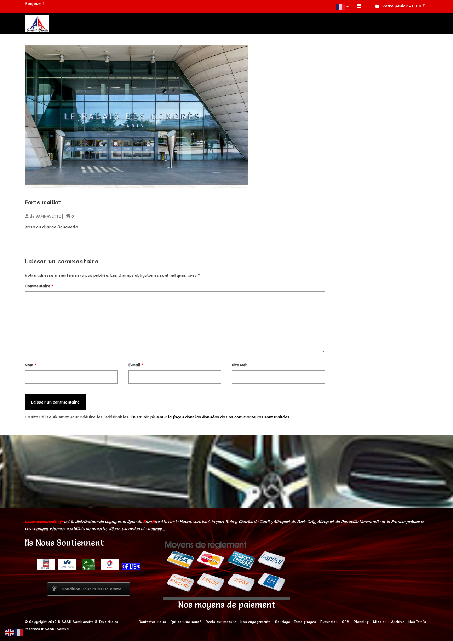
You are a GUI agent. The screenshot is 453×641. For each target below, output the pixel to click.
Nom (30, 364)
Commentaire (39, 286)
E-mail (135, 364)
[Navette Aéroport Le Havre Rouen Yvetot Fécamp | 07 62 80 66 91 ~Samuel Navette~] (88, 23)
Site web (240, 364)
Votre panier (403, 5)
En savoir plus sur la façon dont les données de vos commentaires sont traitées (210, 416)
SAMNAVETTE (48, 216)
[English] (10, 631)
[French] (343, 6)
